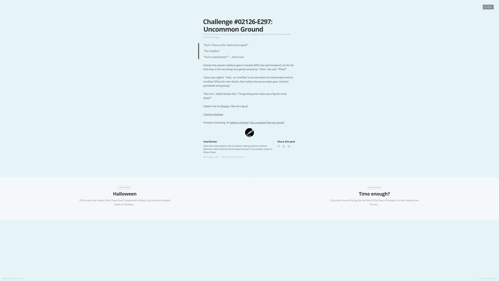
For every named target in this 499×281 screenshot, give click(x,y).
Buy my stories (275, 122)
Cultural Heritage (211, 37)
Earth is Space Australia (279, 34)
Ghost (495, 278)
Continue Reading (213, 114)
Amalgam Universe (258, 34)
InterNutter (210, 141)
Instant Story (227, 34)
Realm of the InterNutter (10, 278)
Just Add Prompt (241, 34)
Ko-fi (245, 106)
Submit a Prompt (239, 122)
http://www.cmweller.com (234, 157)
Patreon (225, 106)
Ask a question (258, 122)
